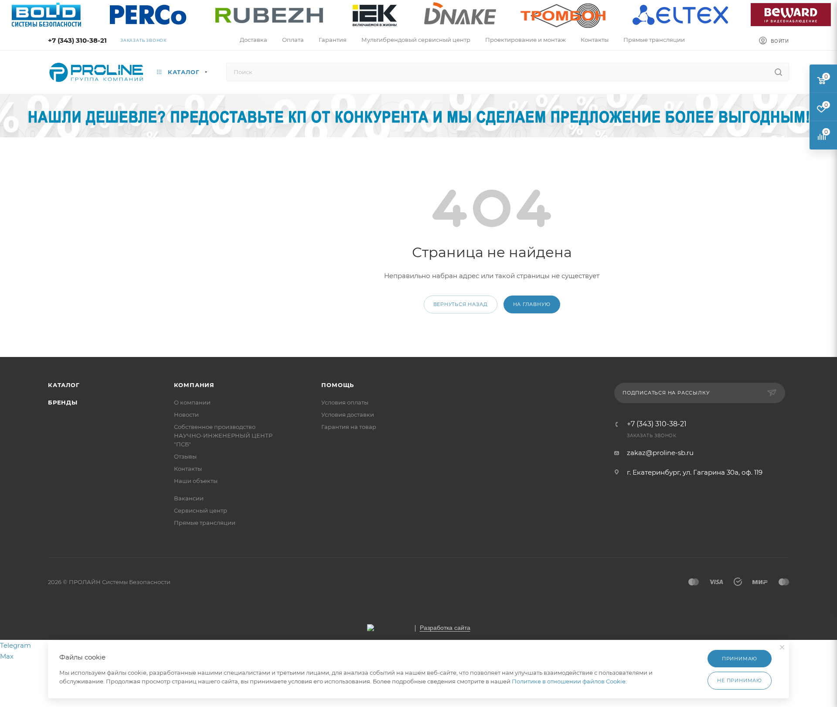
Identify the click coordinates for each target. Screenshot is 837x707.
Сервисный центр (200, 510)
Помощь (337, 384)
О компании (192, 402)
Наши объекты (196, 480)
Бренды (63, 402)
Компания (194, 384)
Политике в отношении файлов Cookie (569, 681)
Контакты (188, 468)
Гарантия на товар (348, 426)
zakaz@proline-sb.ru (660, 453)
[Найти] (778, 72)
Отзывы (185, 456)
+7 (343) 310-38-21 (77, 40)
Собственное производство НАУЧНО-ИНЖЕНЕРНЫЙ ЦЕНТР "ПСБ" (223, 435)
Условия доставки (347, 414)
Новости (186, 414)
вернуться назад (460, 304)
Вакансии (189, 498)
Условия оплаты (344, 402)
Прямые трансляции (204, 522)
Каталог (64, 384)
